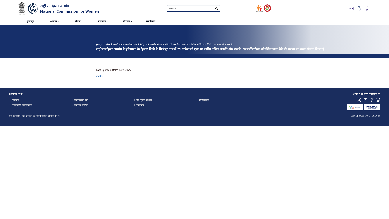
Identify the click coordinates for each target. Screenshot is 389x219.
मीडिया (126, 21)
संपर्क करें (150, 21)
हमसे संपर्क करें (81, 100)
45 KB (99, 76)
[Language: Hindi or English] (359, 8)
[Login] (351, 8)
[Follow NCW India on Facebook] (372, 100)
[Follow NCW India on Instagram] (378, 100)
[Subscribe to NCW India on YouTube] (365, 100)
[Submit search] (217, 8)
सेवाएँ (78, 21)
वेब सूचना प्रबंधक (144, 100)
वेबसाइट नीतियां (81, 105)
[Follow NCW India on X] (359, 100)
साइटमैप (140, 105)
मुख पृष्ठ (30, 21)
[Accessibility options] (367, 8)
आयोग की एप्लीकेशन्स (22, 105)
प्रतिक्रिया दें (204, 100)
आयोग (53, 21)
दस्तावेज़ (102, 21)
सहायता (15, 100)
